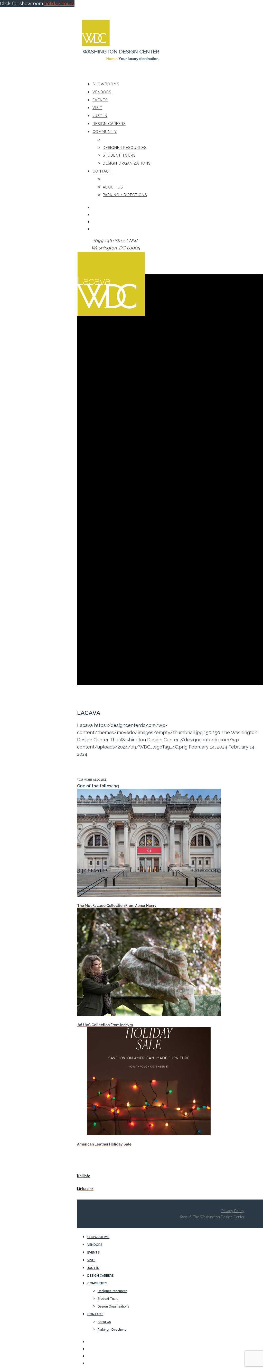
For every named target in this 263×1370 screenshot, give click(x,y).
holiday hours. (59, 3)
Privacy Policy (233, 1211)
